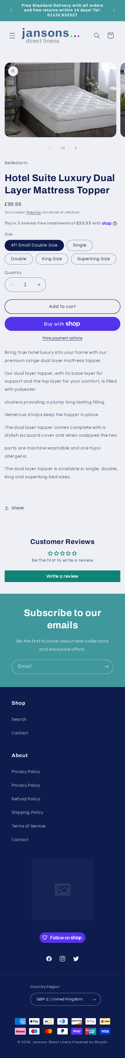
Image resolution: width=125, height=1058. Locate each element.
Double (18, 259)
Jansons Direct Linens (52, 1042)
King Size (52, 259)
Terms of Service (29, 826)
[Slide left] (49, 148)
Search (19, 719)
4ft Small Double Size (34, 245)
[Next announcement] (114, 10)
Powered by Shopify (90, 1042)
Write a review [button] (62, 576)
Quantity (13, 273)
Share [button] (18, 508)
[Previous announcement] (11, 10)
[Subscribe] (106, 667)
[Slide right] (75, 148)
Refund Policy (26, 799)
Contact (20, 733)
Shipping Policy (27, 812)
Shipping (33, 212)
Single (79, 245)
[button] (12, 35)
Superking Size (93, 259)
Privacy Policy (26, 772)
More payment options (62, 338)
